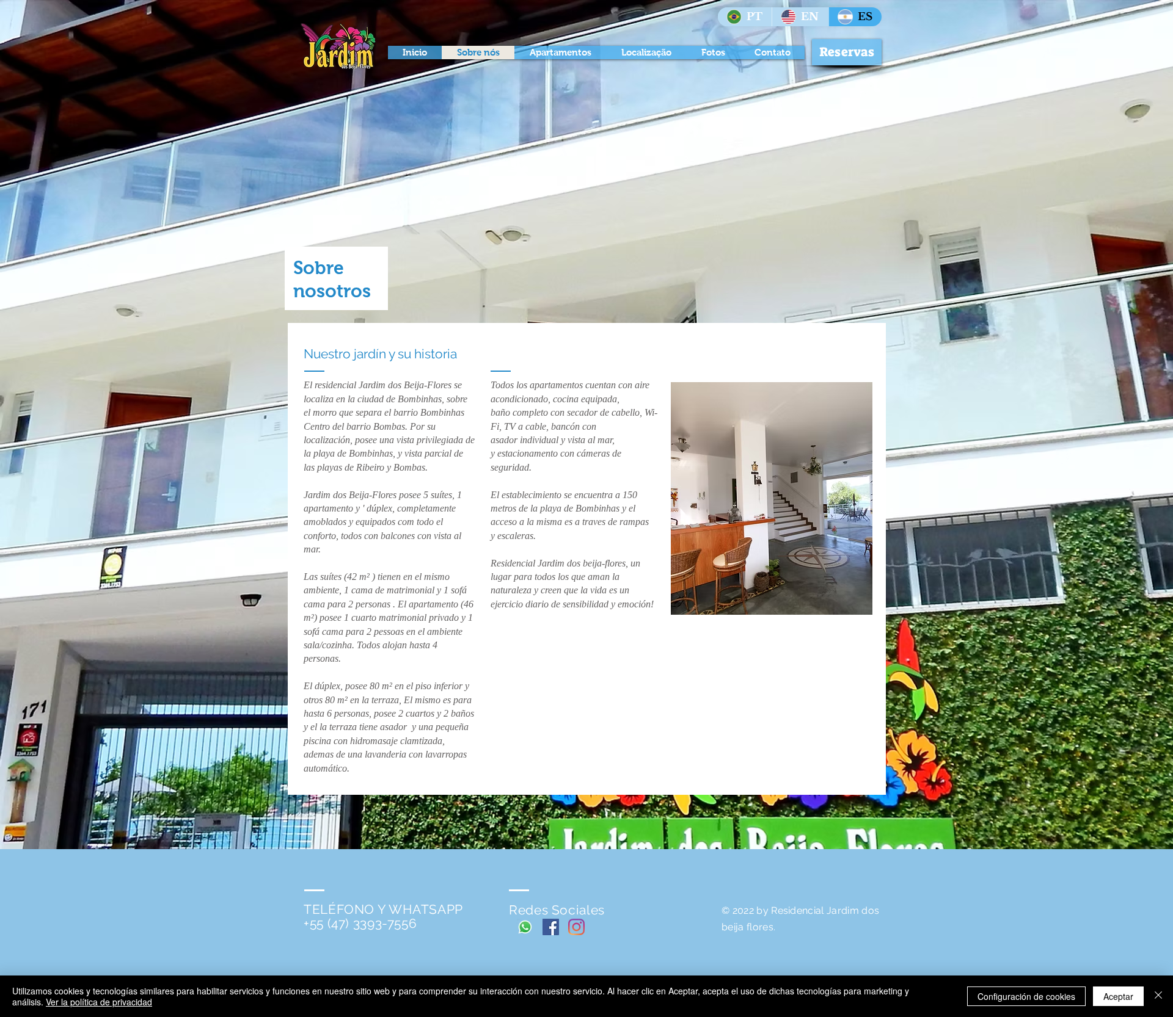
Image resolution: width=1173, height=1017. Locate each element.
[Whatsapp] (525, 927)
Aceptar (1118, 996)
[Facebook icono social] (551, 927)
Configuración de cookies (1026, 996)
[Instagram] (576, 927)
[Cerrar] (1158, 996)
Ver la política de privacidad (99, 1002)
